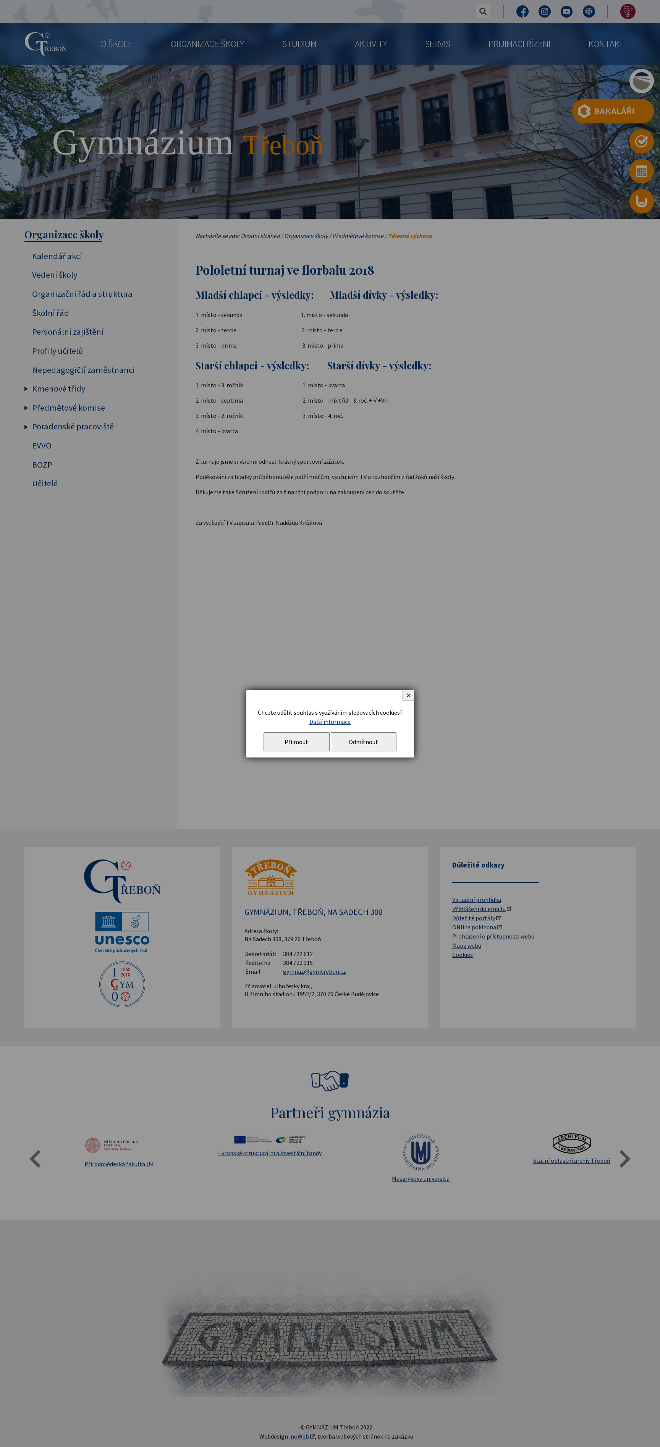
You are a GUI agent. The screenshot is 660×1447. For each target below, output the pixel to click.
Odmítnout (363, 742)
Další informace (330, 721)
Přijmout (296, 742)
